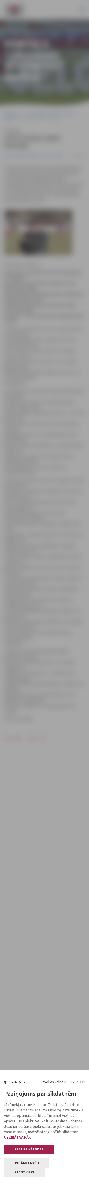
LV (73, 1082)
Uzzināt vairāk (17, 1137)
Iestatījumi (18, 1082)
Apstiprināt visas (29, 1149)
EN (82, 1082)
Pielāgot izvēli (27, 1163)
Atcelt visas (24, 1172)
